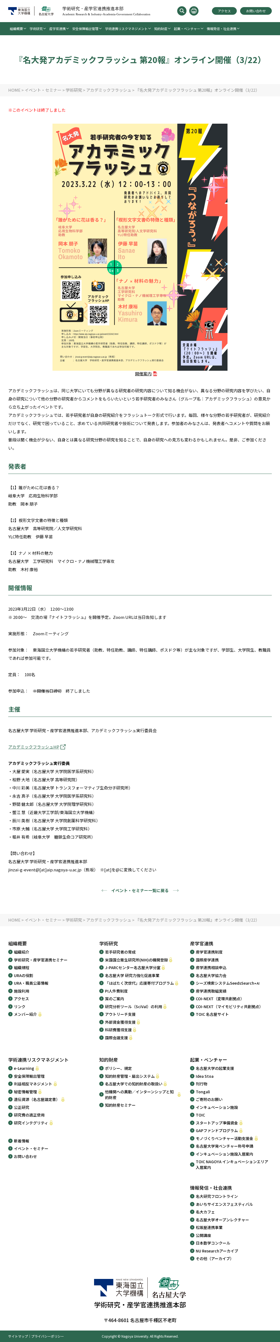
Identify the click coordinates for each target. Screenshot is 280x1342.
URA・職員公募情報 (31, 983)
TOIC (200, 1115)
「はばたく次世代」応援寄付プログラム (139, 983)
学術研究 (36, 28)
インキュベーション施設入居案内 (224, 1154)
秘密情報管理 (25, 1091)
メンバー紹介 (25, 1014)
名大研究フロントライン (217, 1196)
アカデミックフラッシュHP (33, 747)
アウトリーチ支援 (120, 1014)
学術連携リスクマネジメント (126, 28)
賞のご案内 (114, 998)
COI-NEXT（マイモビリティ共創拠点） (229, 1006)
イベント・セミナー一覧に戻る (140, 890)
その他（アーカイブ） (215, 1258)
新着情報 (21, 1141)
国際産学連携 (207, 960)
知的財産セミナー (120, 1105)
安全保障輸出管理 (85, 28)
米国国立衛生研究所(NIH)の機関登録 (136, 960)
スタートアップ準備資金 (217, 1123)
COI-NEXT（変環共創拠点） (220, 998)
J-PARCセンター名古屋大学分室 (133, 967)
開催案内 (143, 373)
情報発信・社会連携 (221, 28)
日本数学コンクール (213, 1243)
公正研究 (21, 1107)
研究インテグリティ (31, 1123)
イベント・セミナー (31, 1148)
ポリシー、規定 (118, 1068)
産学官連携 (57, 28)
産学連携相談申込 (211, 967)
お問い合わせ (256, 10)
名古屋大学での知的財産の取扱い (133, 1083)
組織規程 (21, 967)
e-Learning (24, 1068)
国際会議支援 (116, 1037)
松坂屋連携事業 (209, 1227)
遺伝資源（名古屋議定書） (37, 1099)
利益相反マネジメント (33, 1083)
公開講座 (203, 1235)
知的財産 (160, 28)
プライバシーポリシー (47, 1336)
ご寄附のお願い (209, 1099)
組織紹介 (21, 952)
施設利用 (21, 991)
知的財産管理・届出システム (130, 1076)
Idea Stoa (205, 1076)
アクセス (224, 10)
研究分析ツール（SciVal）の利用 (133, 1006)
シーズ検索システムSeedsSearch (227, 983)
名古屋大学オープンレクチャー (222, 1219)
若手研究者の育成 (120, 952)
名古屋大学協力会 (211, 975)
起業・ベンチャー (187, 28)
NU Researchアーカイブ (217, 1251)
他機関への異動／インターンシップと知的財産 (139, 1094)
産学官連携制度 (209, 952)
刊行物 (201, 1083)
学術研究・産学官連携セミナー (41, 960)
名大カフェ (205, 1212)
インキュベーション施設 (217, 1107)
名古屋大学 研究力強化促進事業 (132, 975)
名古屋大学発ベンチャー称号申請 (224, 1146)
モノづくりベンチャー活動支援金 (224, 1138)
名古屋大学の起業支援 (215, 1068)
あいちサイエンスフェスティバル (224, 1204)
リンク (19, 1006)
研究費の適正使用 (29, 1115)
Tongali (203, 1091)
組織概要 (16, 28)
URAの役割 (23, 975)
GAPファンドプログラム (217, 1130)
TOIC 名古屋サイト (212, 1014)
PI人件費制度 (116, 991)
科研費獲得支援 (118, 1029)
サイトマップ (18, 1336)
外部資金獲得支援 (120, 1022)
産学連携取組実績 (211, 991)
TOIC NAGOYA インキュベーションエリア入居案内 (232, 1164)
